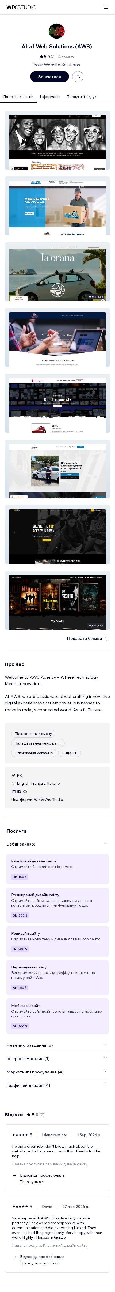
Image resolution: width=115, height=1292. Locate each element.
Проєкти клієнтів (18, 96)
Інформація (50, 96)
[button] (57, 140)
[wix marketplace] (21, 7)
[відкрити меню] (106, 7)
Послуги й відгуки (83, 96)
